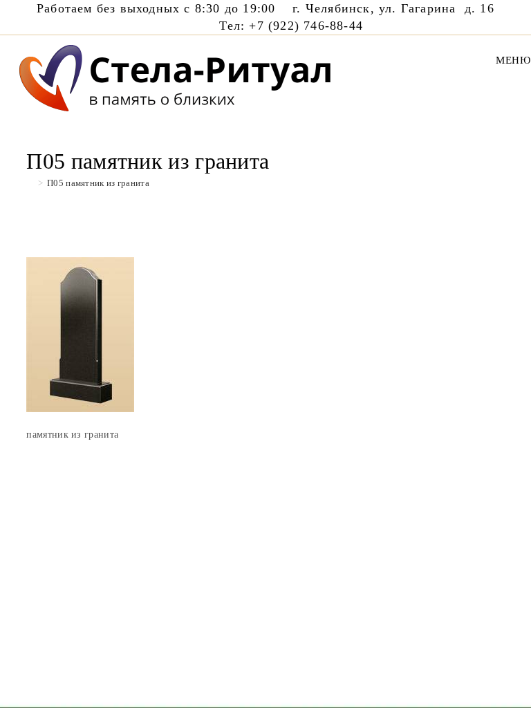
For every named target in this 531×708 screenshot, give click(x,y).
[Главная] (29, 183)
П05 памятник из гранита (98, 183)
